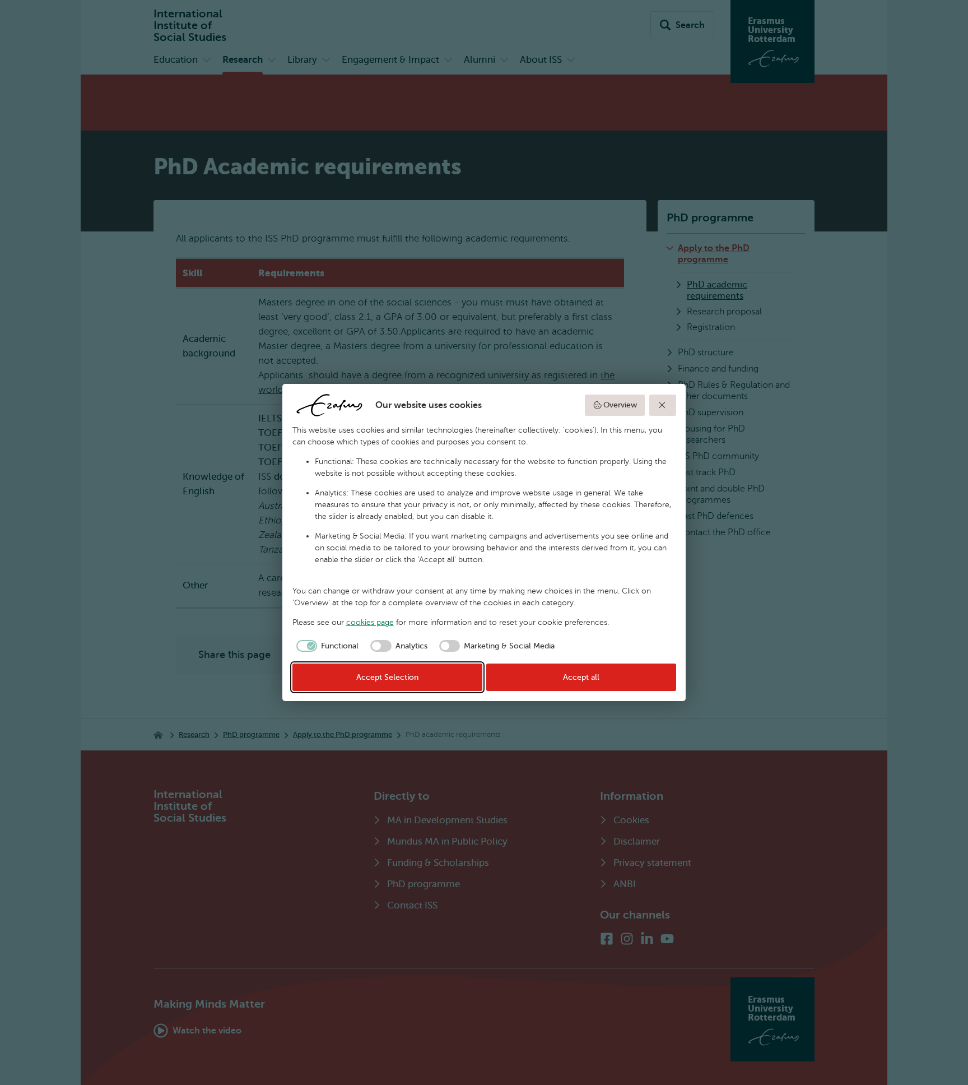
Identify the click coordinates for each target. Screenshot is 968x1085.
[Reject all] (662, 405)
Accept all (581, 677)
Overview (620, 405)
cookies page (370, 622)
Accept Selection (387, 677)
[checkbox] (325, 646)
